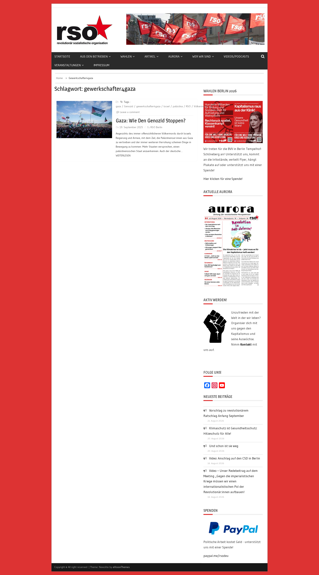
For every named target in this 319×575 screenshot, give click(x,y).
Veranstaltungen (67, 65)
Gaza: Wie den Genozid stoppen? (151, 120)
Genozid (128, 106)
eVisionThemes (121, 567)
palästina (178, 106)
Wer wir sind (201, 56)
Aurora (173, 56)
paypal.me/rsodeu (216, 556)
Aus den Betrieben (94, 56)
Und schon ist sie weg (223, 446)
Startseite (62, 56)
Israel (167, 106)
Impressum (101, 65)
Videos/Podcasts (236, 56)
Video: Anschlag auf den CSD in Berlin (234, 458)
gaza (118, 106)
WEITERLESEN (123, 155)
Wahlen (126, 56)
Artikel (150, 56)
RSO (188, 106)
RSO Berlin (156, 127)
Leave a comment (130, 112)
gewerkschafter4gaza (148, 106)
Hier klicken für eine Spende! (223, 179)
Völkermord (200, 106)
